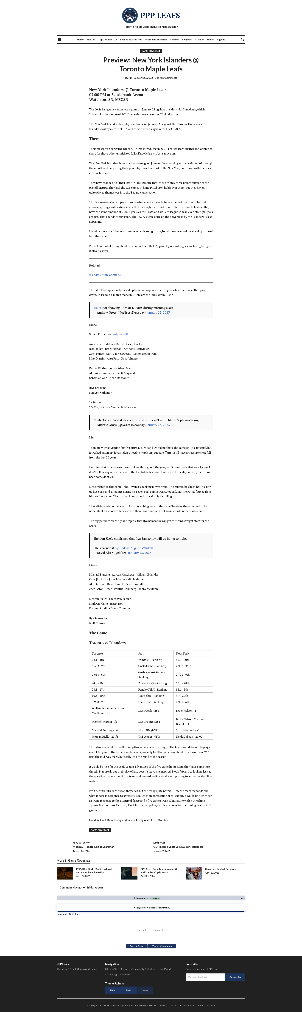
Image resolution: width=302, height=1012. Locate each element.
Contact (211, 1005)
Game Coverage (151, 51)
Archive (199, 39)
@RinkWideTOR (145, 548)
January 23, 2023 (158, 312)
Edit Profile (111, 968)
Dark (129, 990)
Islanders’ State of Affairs (105, 275)
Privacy (163, 1005)
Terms (174, 1005)
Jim (128, 77)
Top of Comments (162, 946)
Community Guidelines (143, 968)
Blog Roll (187, 39)
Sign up (221, 39)
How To (91, 39)
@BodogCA (124, 548)
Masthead (125, 974)
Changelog (111, 974)
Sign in (210, 39)
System (145, 990)
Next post (159, 843)
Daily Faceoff (120, 334)
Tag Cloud (165, 968)
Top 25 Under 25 (107, 39)
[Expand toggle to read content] (240, 887)
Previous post (81, 843)
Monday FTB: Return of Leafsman (93, 846)
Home (80, 39)
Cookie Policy (187, 1005)
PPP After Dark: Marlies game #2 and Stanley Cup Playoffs (159, 870)
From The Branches (156, 39)
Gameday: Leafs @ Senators (220, 868)
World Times (90, 968)
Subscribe (235, 977)
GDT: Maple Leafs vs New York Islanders (178, 846)
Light (113, 990)
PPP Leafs (160, 15)
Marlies (174, 39)
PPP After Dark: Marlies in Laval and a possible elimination (94, 870)
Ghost (153, 1005)
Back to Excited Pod (131, 39)
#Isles (97, 308)
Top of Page (136, 946)
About (124, 968)
